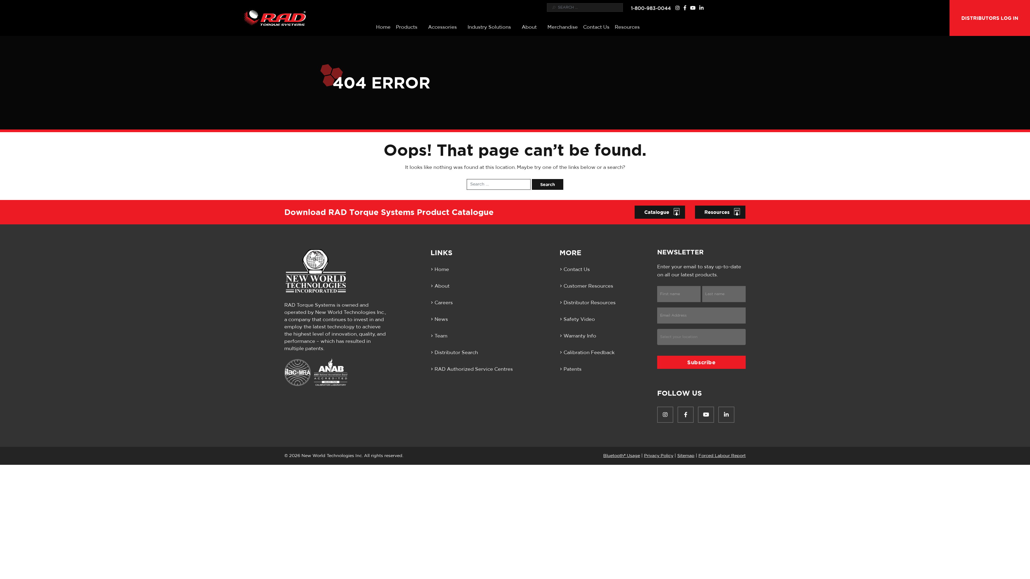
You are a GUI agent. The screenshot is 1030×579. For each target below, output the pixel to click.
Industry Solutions (489, 27)
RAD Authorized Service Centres (474, 369)
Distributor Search (456, 352)
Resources (627, 27)
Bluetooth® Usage (621, 456)
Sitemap (685, 456)
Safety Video (579, 319)
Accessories (442, 27)
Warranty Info (580, 336)
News (441, 319)
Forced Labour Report (722, 456)
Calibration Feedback (589, 352)
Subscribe (701, 362)
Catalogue (656, 212)
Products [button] (406, 27)
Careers (444, 302)
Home (383, 27)
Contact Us (596, 27)
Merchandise (562, 27)
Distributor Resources (590, 302)
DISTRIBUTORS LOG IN (989, 18)
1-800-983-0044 (651, 8)
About (529, 27)
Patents (573, 369)
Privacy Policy (658, 456)
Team (441, 336)
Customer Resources (588, 286)
